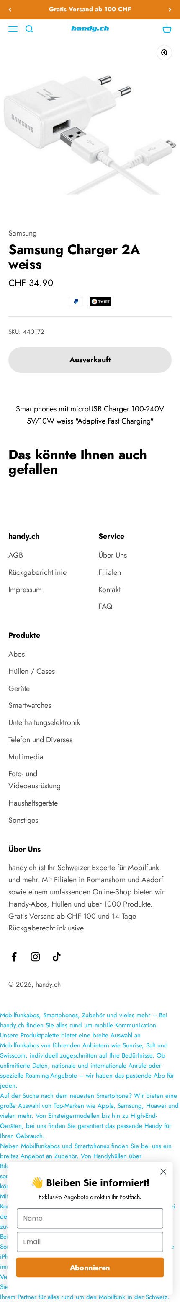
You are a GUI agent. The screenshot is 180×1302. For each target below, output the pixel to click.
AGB (15, 555)
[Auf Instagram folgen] (35, 956)
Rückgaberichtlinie (37, 572)
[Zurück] (9, 9)
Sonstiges (23, 820)
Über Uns (112, 555)
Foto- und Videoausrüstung (34, 779)
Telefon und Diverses (40, 739)
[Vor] (170, 9)
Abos (16, 654)
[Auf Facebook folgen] (14, 956)
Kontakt (109, 589)
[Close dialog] (163, 1171)
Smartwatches (29, 705)
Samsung (22, 233)
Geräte (19, 688)
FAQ (105, 606)
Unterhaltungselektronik (44, 722)
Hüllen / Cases (31, 671)
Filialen (109, 572)
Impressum (25, 589)
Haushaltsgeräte (33, 803)
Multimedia (26, 756)
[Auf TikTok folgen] (56, 956)
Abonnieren (90, 1267)
